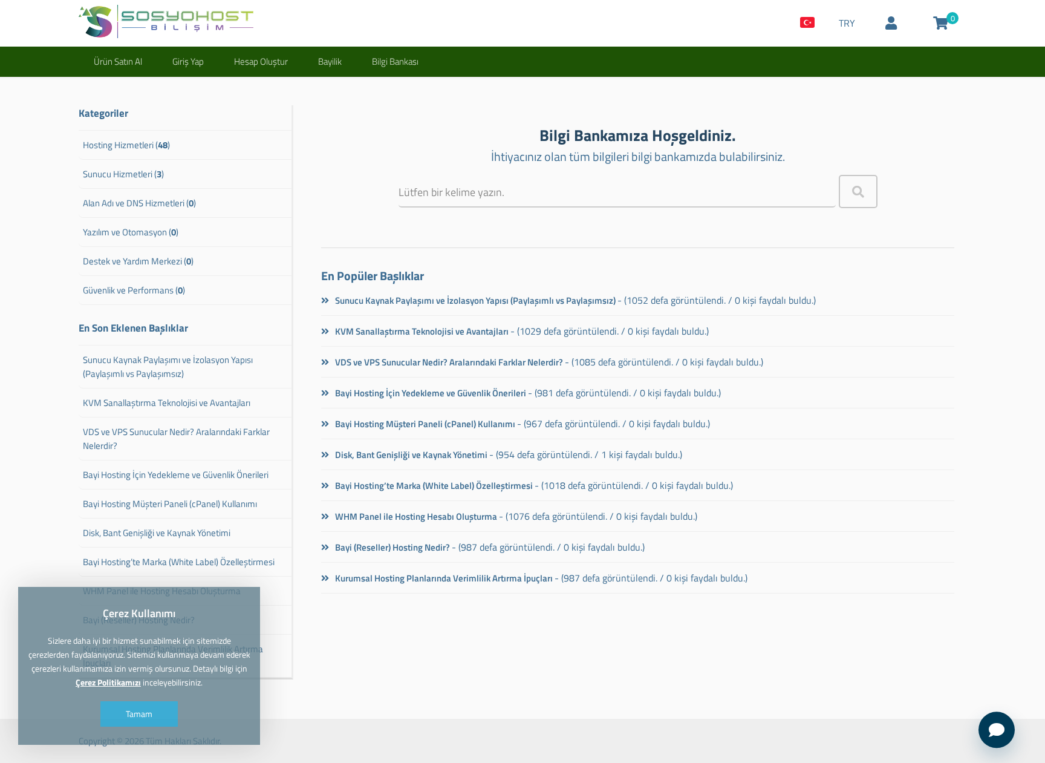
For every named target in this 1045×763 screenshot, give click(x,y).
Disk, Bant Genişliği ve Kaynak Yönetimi (410, 455)
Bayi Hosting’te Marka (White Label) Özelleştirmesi (433, 486)
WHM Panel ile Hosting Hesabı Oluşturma (415, 516)
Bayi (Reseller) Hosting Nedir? (391, 547)
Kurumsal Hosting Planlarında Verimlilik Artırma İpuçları (443, 578)
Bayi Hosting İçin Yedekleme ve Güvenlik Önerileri (429, 393)
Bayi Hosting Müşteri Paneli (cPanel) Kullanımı (424, 424)
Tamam (139, 713)
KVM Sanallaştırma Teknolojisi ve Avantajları (421, 331)
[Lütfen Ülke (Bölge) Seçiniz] (807, 23)
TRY (847, 23)
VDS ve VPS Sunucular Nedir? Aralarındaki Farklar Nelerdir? (448, 362)
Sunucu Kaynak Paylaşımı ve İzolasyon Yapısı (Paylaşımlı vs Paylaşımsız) (474, 300)
